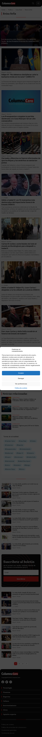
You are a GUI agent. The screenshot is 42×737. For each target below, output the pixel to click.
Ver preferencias (21, 384)
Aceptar (21, 373)
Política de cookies (21, 388)
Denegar (21, 378)
